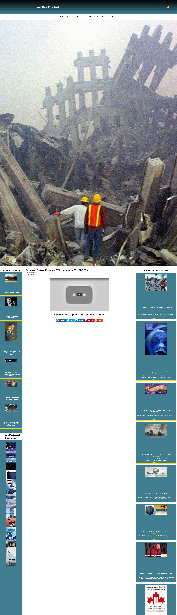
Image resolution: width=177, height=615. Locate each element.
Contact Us (137, 7)
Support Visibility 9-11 (159, 7)
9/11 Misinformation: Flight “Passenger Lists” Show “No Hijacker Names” (11, 424)
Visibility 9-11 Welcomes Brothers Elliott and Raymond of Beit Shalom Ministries (156, 308)
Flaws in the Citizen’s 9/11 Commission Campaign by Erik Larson (11, 374)
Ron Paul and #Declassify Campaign (11, 316)
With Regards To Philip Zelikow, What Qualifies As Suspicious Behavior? (11, 353)
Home (123, 7)
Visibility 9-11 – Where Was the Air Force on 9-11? (156, 455)
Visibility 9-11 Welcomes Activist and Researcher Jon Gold (156, 573)
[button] (168, 7)
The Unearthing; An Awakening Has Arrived (156, 372)
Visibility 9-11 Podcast (48, 7)
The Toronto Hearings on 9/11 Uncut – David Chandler (11, 398)
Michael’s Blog (89, 17)
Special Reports (112, 17)
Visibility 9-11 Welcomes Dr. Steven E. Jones (155, 531)
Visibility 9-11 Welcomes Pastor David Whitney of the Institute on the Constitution (156, 410)
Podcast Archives (65, 17)
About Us (129, 7)
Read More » (155, 318)
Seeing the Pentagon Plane (11, 292)
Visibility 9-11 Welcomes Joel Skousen (156, 493)
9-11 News (77, 17)
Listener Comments (147, 7)
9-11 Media (100, 17)
